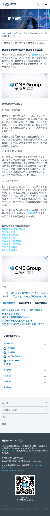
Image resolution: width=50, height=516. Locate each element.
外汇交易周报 (8, 232)
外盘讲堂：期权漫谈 (11, 241)
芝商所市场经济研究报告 (13, 229)
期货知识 (17, 33)
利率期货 (7, 382)
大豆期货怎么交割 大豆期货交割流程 (28, 296)
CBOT (42, 448)
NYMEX (5, 451)
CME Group (13, 440)
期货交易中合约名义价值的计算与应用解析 (22, 310)
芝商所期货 (30, 213)
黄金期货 (36, 55)
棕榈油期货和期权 (14, 356)
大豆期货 (11, 348)
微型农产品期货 (14, 360)
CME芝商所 (7, 33)
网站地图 (5, 471)
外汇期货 (7, 376)
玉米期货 (11, 352)
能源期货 (7, 364)
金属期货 (7, 387)
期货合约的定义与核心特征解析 (17, 321)
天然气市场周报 (9, 247)
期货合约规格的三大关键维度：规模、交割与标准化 (25, 324)
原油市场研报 (8, 238)
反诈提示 (13, 471)
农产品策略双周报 (10, 235)
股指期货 (7, 370)
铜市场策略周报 (9, 250)
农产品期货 (8, 344)
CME (36, 448)
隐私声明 (21, 471)
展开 (46, 509)
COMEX (12, 451)
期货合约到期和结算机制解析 (16, 317)
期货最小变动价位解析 (12, 314)
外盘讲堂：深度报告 (11, 244)
